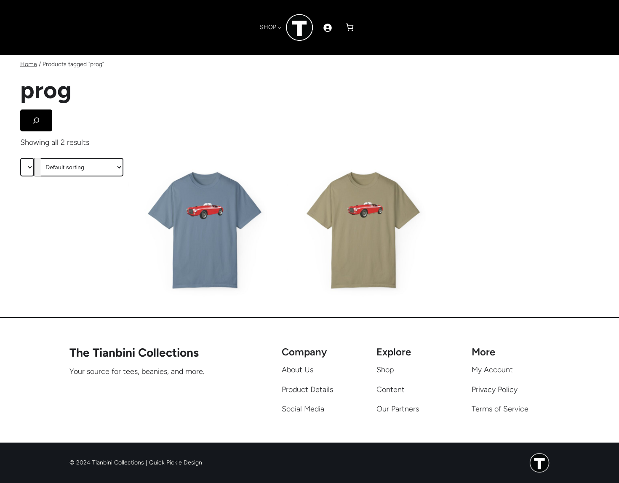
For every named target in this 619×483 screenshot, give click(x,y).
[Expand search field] (36, 120)
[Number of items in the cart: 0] (349, 27)
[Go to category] (37, 167)
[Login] (327, 27)
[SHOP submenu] (279, 27)
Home (28, 64)
